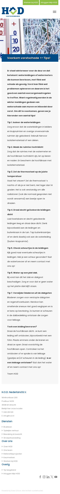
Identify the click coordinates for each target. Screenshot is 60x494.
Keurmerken (9, 457)
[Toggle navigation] (54, 11)
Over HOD (7, 446)
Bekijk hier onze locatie (12, 408)
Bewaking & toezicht (12, 434)
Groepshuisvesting (12, 437)
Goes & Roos (16, 491)
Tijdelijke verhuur (11, 430)
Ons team (7, 450)
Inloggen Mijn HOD (49, 2)
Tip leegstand (9, 470)
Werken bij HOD (31, 2)
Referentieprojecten (12, 453)
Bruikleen (7, 427)
